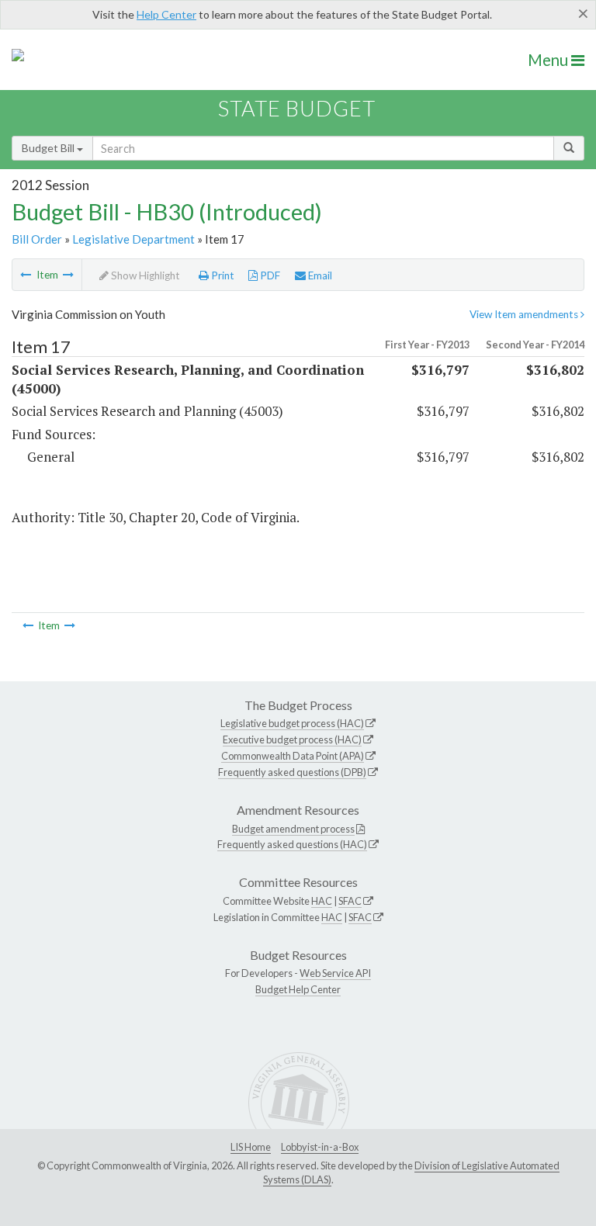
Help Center (166, 14)
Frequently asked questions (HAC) (292, 844)
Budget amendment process (293, 829)
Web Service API (335, 973)
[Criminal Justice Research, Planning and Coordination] (68, 274)
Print (221, 275)
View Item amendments (525, 314)
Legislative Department (133, 239)
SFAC (350, 901)
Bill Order (37, 239)
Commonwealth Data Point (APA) (292, 756)
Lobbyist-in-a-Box (320, 1147)
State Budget (297, 108)
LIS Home (250, 1147)
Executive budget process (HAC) (292, 739)
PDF (269, 275)
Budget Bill (49, 147)
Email (319, 275)
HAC (321, 901)
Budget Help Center (298, 989)
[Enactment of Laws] (25, 274)
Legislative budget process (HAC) (292, 723)
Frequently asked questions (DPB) (292, 772)
